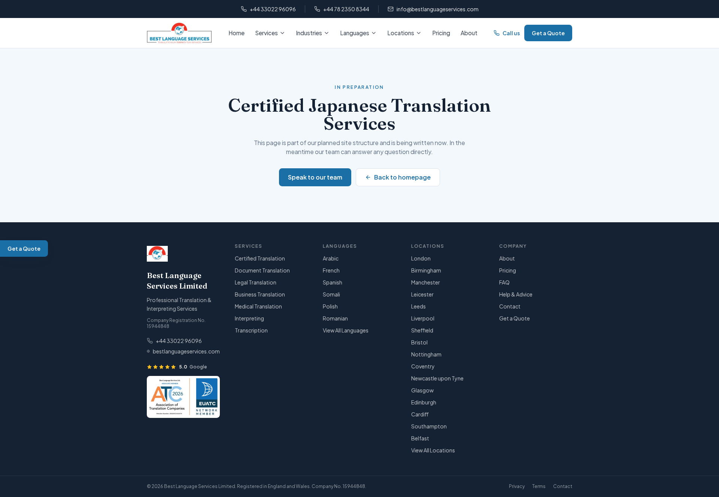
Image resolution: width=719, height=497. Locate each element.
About (469, 32)
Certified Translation (260, 258)
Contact (510, 306)
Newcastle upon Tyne (437, 378)
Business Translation (260, 294)
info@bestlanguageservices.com (438, 9)
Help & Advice (516, 294)
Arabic (331, 258)
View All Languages (345, 330)
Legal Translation (255, 282)
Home (236, 32)
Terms (539, 486)
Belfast (420, 438)
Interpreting (249, 318)
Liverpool (422, 318)
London (421, 258)
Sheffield (422, 330)
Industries (309, 32)
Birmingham (426, 270)
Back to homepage (402, 177)
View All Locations (433, 450)
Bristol (419, 342)
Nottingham (426, 354)
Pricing (441, 32)
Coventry (423, 366)
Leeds (418, 306)
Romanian (335, 318)
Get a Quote (548, 33)
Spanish (332, 282)
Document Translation (262, 270)
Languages (354, 32)
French (331, 270)
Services (266, 32)
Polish (330, 306)
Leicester (422, 294)
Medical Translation (258, 306)
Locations (400, 32)
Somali (331, 294)
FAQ (504, 282)
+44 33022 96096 (273, 9)
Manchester (425, 282)
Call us (511, 33)
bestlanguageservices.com (186, 351)
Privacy (517, 486)
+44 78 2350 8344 (346, 9)
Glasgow (422, 390)
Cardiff (420, 414)
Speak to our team (315, 177)
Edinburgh (423, 402)
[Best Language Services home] (179, 33)
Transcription (251, 330)
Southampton (429, 426)
